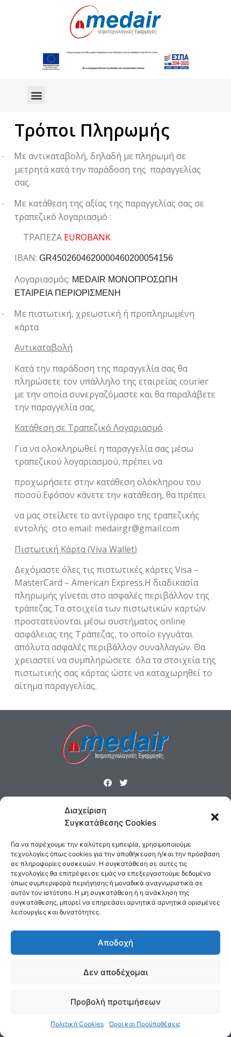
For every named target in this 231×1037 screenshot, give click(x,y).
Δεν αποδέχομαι (115, 972)
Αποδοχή (115, 942)
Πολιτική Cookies (77, 1024)
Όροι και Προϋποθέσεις (145, 1024)
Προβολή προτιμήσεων (115, 1002)
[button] (215, 817)
